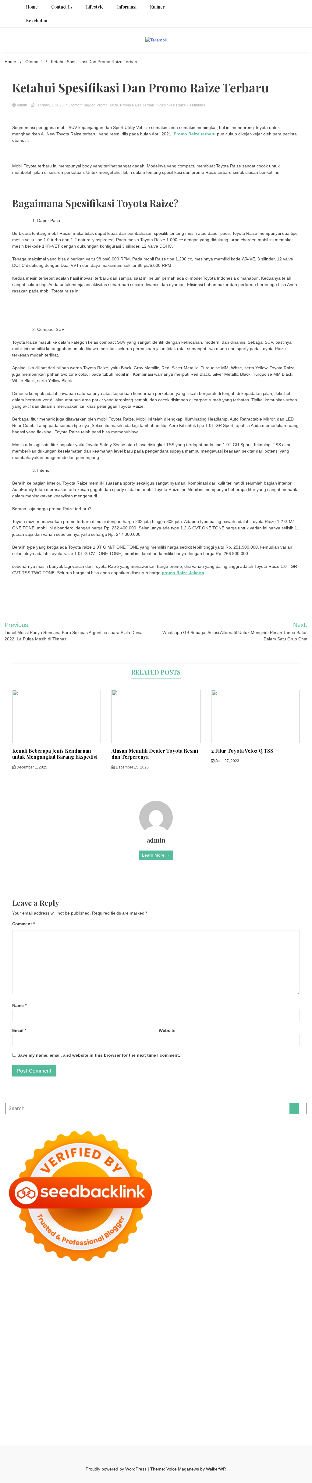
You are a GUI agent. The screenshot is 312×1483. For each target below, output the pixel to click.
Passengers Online (282, 1289)
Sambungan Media (226, 1398)
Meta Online (160, 1302)
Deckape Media (175, 1347)
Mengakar (97, 1392)
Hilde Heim (214, 1289)
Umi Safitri (174, 1379)
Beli (195, 1385)
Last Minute (35, 1340)
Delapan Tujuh (79, 1283)
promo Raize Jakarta (183, 572)
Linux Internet (121, 1353)
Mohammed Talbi (79, 1334)
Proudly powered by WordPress (117, 1469)
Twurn (170, 1296)
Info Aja (218, 1379)
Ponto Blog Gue (131, 1334)
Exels (132, 1321)
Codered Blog (266, 1328)
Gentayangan (279, 1392)
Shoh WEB (69, 1315)
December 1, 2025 (31, 767)
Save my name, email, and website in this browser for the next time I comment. (98, 1055)
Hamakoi (213, 1308)
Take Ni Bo (140, 1289)
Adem (80, 1392)
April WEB (292, 1302)
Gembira (109, 1398)
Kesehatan (36, 20)
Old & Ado (283, 1340)
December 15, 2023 (132, 767)
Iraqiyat (12, 1334)
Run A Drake (230, 1347)
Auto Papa (78, 1296)
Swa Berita (75, 1302)
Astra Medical (169, 1340)
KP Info (145, 1308)
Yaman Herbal (95, 1347)
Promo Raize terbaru (195, 133)
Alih (54, 1385)
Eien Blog (196, 1315)
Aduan (53, 1392)
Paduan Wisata (93, 1379)
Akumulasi (80, 1385)
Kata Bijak (182, 1302)
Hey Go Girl (187, 1283)
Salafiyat (235, 1296)
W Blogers (276, 1296)
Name (19, 1005)
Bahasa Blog (72, 1404)
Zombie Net (92, 1315)
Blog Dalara (152, 1296)
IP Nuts (218, 1340)
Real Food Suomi (261, 1334)
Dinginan (13, 1398)
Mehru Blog (53, 1302)
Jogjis (240, 1302)
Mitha (198, 1302)
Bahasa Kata (234, 1404)
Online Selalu (64, 1379)
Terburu (299, 1385)
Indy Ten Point (117, 1340)
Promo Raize (107, 105)
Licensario (92, 1340)
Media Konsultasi (154, 1404)
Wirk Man (168, 1360)
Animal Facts (35, 1347)
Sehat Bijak (237, 1379)
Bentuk (284, 1385)
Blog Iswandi (247, 1366)
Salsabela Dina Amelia (74, 1372)
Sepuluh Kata (287, 1398)
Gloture (166, 1321)
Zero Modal (117, 1289)
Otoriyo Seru (238, 1340)
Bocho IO (277, 1347)
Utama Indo (125, 1308)
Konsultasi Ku (259, 1398)
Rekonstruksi (277, 1315)
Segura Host (48, 1328)
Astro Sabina (127, 1296)
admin (22, 105)
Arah (135, 1385)
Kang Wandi (188, 1366)
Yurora (140, 1302)
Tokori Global (145, 1347)
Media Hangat (207, 1404)
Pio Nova (28, 1334)
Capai (180, 1392)
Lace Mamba (212, 1283)
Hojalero (148, 1315)
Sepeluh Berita (122, 1404)
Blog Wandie (40, 1372)
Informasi (126, 7)
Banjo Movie (255, 1347)
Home (32, 7)
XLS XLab (71, 1347)
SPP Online (185, 1321)
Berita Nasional (163, 1372)
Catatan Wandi (161, 1366)
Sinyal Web (190, 1372)
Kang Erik (114, 1360)
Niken (203, 1360)
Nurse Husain (29, 1315)
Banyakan (32, 1398)
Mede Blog (241, 1328)
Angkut (112, 1385)
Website (167, 1030)
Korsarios (14, 1340)
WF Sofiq (229, 1315)
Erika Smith (259, 1321)
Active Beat (121, 1347)
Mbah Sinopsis (219, 1302)
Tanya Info (182, 1404)
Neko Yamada (34, 1289)
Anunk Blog (30, 1283)
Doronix (167, 1283)
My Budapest (203, 1347)
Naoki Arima (72, 1353)
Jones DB (274, 1353)
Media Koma (214, 1372)
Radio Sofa (274, 1360)
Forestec (13, 1353)
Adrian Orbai (234, 1321)
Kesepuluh (197, 1398)
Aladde (33, 1308)
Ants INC (254, 1289)
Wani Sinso (15, 1308)
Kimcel (125, 1283)
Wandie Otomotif (217, 1366)
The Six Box (143, 1340)
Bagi (146, 1385)
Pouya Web (218, 1328)
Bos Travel (34, 1360)
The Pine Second (287, 1321)
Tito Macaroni (218, 1353)
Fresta (276, 1302)
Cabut (10, 1392)
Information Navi (248, 1353)
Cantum (25, 1392)
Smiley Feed (209, 1321)
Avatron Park (101, 1296)
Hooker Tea (95, 1328)
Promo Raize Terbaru (137, 105)
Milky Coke (261, 1340)
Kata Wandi (135, 1366)
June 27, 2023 (226, 761)
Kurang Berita (134, 1372)
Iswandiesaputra (20, 1366)
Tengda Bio (72, 1328)
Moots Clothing (270, 1308)
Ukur (235, 1392)
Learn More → (156, 855)
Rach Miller (98, 1321)
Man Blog (188, 1360)
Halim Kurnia (150, 1379)
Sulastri (51, 1315)
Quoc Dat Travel (20, 1296)
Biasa (271, 1385)
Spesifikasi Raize (171, 105)
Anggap (127, 1392)
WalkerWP (215, 1469)
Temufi (113, 1328)
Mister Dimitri (251, 1315)
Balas (170, 1385)
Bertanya (258, 1379)
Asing (125, 1385)
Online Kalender (228, 1334)
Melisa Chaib (120, 1302)
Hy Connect (176, 1308)
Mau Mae (134, 1360)
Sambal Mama (99, 1308)
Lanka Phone (145, 1283)
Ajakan (67, 1392)
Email (19, 1030)
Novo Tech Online (122, 1315)
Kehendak (176, 1398)
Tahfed (151, 1360)
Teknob (76, 1360)
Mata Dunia (57, 1360)
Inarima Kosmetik (64, 1340)
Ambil (64, 1385)
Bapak (299, 1392)
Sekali (159, 1398)
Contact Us (62, 7)
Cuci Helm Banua (106, 1366)
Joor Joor (106, 1334)
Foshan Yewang (64, 1289)
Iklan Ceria (255, 1296)
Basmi (157, 1385)
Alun (45, 1385)
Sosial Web (264, 1372)
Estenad (196, 1308)
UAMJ (54, 1347)
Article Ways (177, 1334)
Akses (113, 1392)
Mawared (289, 1334)
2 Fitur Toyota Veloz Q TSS (242, 750)
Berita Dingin (17, 1404)
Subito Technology (274, 1283)
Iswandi (81, 1366)
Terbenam (222, 1385)
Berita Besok (240, 1372)
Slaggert (49, 1308)
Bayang (183, 1385)
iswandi (293, 1360)
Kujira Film (131, 1328)
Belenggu (255, 1385)
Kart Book (148, 1321)
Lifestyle (95, 7)
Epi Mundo (188, 1296)
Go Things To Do (187, 1353)
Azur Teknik (53, 1283)
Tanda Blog (96, 1404)
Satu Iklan (14, 1379)
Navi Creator (250, 1360)
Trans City (94, 1360)
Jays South (257, 1302)
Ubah (208, 1392)
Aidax (158, 1308)
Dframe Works (189, 1289)
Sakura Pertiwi (123, 1379)
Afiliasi (274, 1379)
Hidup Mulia (27, 1321)
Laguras (118, 1321)
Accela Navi (162, 1289)
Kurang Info (109, 1372)
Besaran (51, 1398)
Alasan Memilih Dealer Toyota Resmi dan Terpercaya (155, 753)
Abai (36, 1385)
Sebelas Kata (38, 1379)
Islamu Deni (29, 1302)
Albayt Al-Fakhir (52, 1296)
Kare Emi (171, 1328)
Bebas (239, 1385)
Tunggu (222, 1392)
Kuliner (157, 7)
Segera (145, 1398)
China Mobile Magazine (63, 1321)
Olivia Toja (97, 1302)
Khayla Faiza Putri (55, 1366)
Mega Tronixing (19, 1328)
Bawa (205, 1385)
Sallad (213, 1315)
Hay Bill (30, 1353)
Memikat (92, 1398)
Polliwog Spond (241, 1283)
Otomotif (75, 105)
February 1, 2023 (49, 105)
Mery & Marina (172, 1315)
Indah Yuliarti (197, 1379)
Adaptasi (13, 1385)
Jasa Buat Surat (239, 1308)
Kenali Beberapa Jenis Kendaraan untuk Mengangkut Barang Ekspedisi (55, 753)
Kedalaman (72, 1398)
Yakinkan (128, 1398)
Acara (286, 1379)
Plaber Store (93, 1289)
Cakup (40, 1392)
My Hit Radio (71, 1308)
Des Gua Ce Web (153, 1353)
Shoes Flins (50, 1334)
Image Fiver (106, 1283)
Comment (23, 923)
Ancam (98, 1385)
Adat (26, 1385)
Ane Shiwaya (193, 1328)
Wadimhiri (235, 1289)
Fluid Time (291, 1328)
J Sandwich (96, 1353)
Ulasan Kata (252, 1392)
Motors (11, 1283)
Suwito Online (223, 1360)
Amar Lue (152, 1328)
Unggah (194, 1392)
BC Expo (156, 1334)
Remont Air (49, 1353)
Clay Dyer (296, 1347)
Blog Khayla (271, 1366)
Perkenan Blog (44, 1404)
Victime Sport (196, 1340)
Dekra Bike (200, 1334)
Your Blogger (288, 1372)
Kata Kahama (213, 1296)
